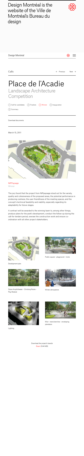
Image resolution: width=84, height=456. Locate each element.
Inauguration (57, 105)
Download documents (16, 120)
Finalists (33, 105)
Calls (11, 72)
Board (38, 346)
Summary (14, 109)
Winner (44, 105)
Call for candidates (18, 105)
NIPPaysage (13, 183)
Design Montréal (16, 55)
